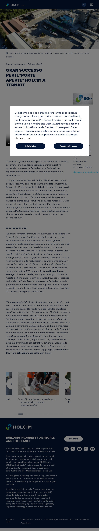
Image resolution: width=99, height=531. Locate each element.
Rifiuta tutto (30, 146)
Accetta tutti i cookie (68, 146)
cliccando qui (23, 138)
